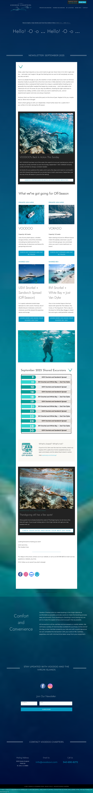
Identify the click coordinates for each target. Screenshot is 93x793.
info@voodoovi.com (46, 762)
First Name (24, 702)
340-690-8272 (70, 762)
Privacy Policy (49, 786)
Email (41, 702)
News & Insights (27, 22)
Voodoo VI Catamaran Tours (36, 786)
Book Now (82, 2)
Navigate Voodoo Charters (61, 786)
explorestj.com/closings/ (49, 455)
